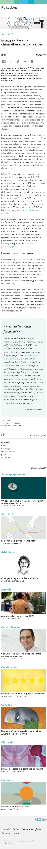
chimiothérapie (8, 451)
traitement (5, 457)
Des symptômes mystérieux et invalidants (22, 731)
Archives (7, 841)
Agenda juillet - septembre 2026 (17, 616)
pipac (3, 454)
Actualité (7, 34)
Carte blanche (10, 627)
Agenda (6, 589)
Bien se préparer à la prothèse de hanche (22, 769)
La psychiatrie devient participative (19, 541)
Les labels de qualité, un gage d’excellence (23, 693)
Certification (9, 667)
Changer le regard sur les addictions (19, 578)
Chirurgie (7, 742)
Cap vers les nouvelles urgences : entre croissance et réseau (21, 655)
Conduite (7, 780)
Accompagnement (13, 474)
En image (6, 833)
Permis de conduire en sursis (15, 806)
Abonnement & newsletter (26, 841)
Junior (39, 829)
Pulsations (9, 7)
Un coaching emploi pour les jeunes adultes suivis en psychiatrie (23, 502)
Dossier (16, 833)
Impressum (9, 843)
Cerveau (6, 705)
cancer (4, 445)
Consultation (27, 829)
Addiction (7, 552)
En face (16, 829)
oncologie (6, 448)
